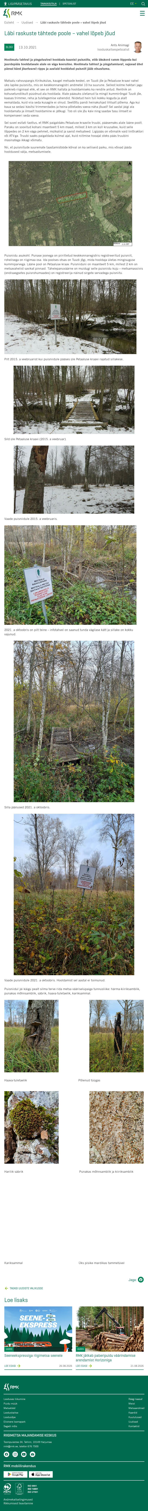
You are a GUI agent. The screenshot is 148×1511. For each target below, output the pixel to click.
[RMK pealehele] (12, 13)
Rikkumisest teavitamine (18, 1503)
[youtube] (24, 1454)
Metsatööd (9, 1408)
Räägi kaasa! (135, 1399)
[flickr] (32, 1454)
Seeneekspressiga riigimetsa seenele (33, 1355)
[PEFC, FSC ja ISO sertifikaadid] (74, 1489)
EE (132, 3)
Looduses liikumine (14, 1399)
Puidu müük (10, 1403)
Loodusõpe (10, 1417)
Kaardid (133, 1412)
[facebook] (6, 1454)
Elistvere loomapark (14, 1421)
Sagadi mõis (10, 1426)
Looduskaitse (11, 1412)
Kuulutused (135, 1417)
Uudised (27, 22)
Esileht (9, 22)
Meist (132, 1403)
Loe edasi (10, 1365)
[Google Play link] (15, 1475)
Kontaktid (134, 1426)
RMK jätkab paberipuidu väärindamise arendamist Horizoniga (105, 1357)
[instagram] (15, 1454)
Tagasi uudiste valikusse (26, 1288)
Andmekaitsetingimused (18, 1499)
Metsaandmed (136, 1408)
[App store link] (41, 1475)
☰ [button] (142, 13)
